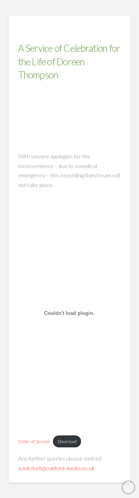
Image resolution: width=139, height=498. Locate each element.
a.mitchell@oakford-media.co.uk (56, 468)
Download (67, 441)
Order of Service (34, 441)
